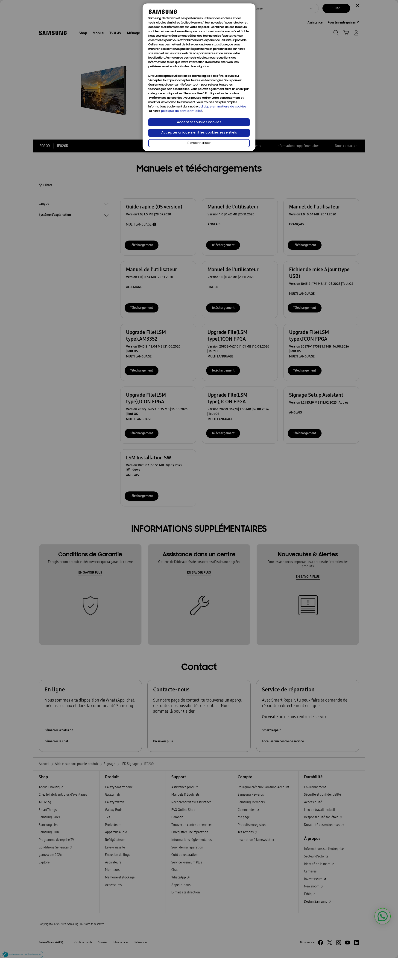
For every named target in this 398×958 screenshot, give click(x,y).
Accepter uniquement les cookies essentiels (199, 132)
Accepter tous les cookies (199, 122)
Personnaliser (199, 143)
